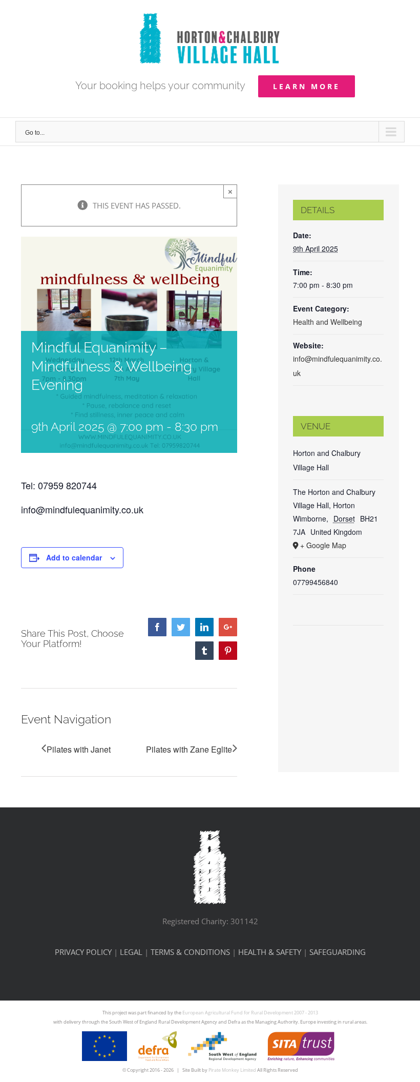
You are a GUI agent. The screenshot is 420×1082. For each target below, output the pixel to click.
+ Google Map (323, 545)
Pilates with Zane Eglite (189, 749)
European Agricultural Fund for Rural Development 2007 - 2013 (250, 1012)
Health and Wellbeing (327, 322)
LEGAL (131, 952)
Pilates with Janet (79, 749)
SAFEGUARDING (337, 952)
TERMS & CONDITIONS (190, 952)
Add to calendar (74, 557)
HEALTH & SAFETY (269, 952)
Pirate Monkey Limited (232, 1070)
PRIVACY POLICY (83, 952)
